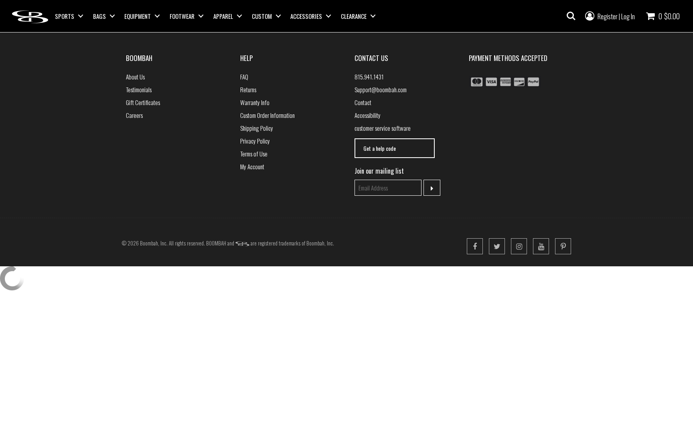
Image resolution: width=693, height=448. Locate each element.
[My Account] (589, 15)
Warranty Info (255, 102)
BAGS (99, 16)
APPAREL (223, 16)
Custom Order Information (267, 115)
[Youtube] (541, 246)
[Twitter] (497, 246)
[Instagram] (519, 246)
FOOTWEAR (182, 16)
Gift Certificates (143, 102)
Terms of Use (253, 153)
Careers (134, 115)
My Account (252, 166)
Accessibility (368, 115)
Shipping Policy (256, 128)
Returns (248, 89)
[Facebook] (475, 246)
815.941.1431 (369, 76)
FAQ (244, 76)
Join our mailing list (379, 171)
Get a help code (379, 148)
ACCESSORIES (306, 16)
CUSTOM (262, 16)
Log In (628, 16)
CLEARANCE (354, 16)
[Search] (571, 16)
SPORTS (64, 16)
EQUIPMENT (137, 16)
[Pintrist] (563, 246)
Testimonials (139, 89)
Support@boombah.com (381, 89)
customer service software (383, 128)
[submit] (432, 188)
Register (608, 16)
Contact (363, 102)
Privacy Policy (255, 140)
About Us (135, 76)
